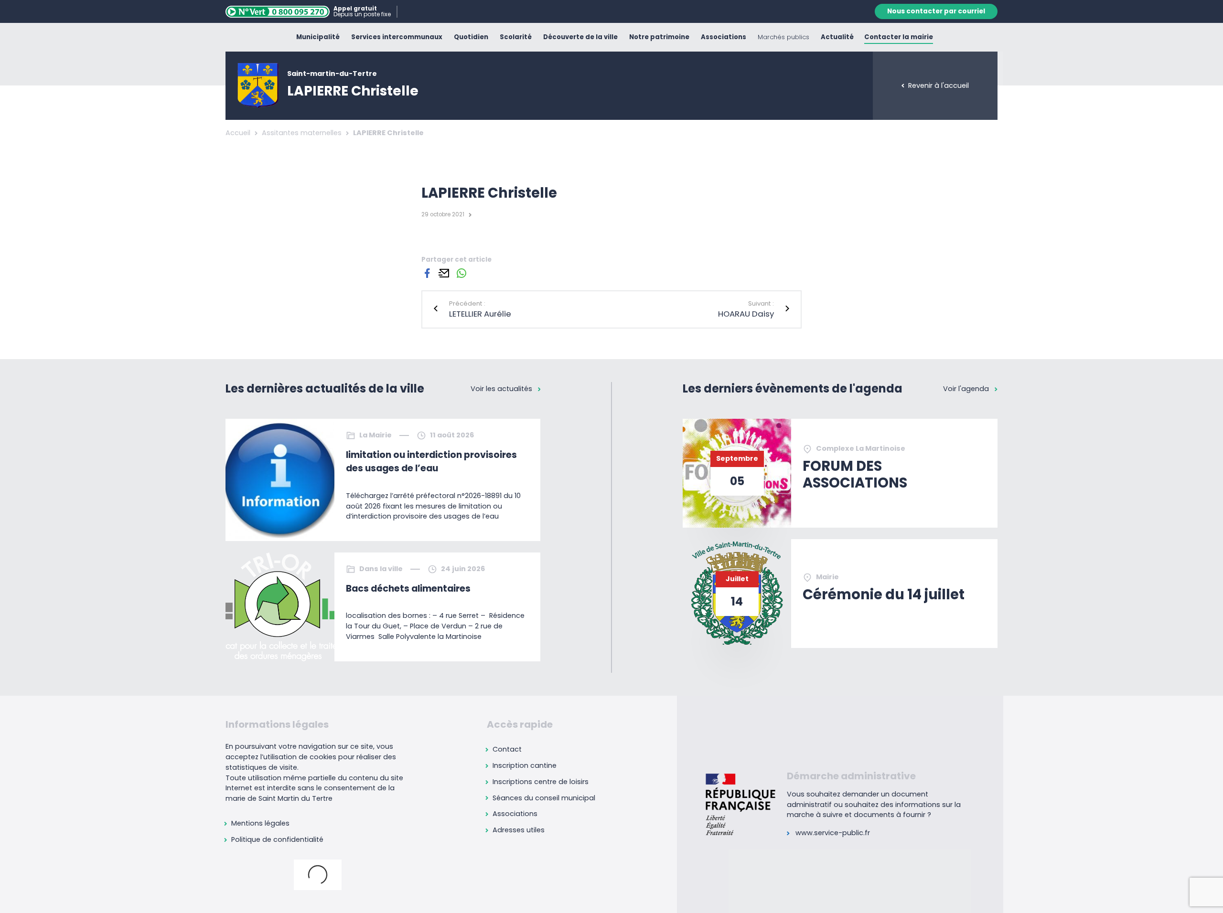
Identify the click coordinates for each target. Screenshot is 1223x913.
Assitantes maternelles (302, 133)
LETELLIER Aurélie (480, 313)
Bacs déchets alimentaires (408, 588)
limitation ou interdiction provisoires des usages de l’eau (431, 461)
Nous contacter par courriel (936, 11)
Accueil (237, 133)
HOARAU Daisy (746, 313)
